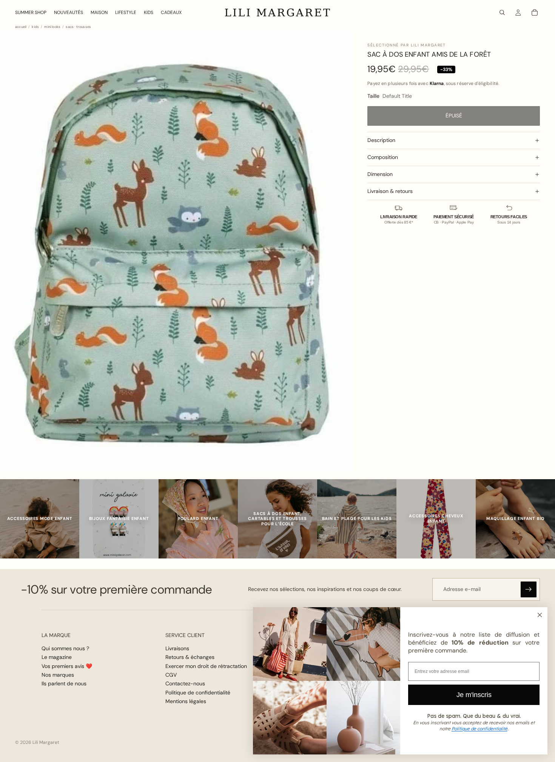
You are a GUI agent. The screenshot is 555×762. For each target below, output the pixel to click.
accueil (20, 27)
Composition (382, 157)
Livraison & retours (390, 191)
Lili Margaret (45, 742)
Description (381, 140)
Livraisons (177, 648)
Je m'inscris (474, 695)
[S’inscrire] (528, 589)
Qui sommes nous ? (65, 648)
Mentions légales (185, 701)
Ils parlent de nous (64, 683)
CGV (171, 674)
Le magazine (57, 657)
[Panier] (534, 12)
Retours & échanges (189, 657)
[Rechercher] (502, 12)
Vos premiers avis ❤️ (67, 666)
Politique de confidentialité (197, 692)
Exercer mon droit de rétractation (206, 666)
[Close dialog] (539, 615)
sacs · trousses (78, 27)
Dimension (380, 174)
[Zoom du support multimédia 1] (176, 251)
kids (35, 27)
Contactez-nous (185, 683)
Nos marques (58, 674)
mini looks (52, 27)
